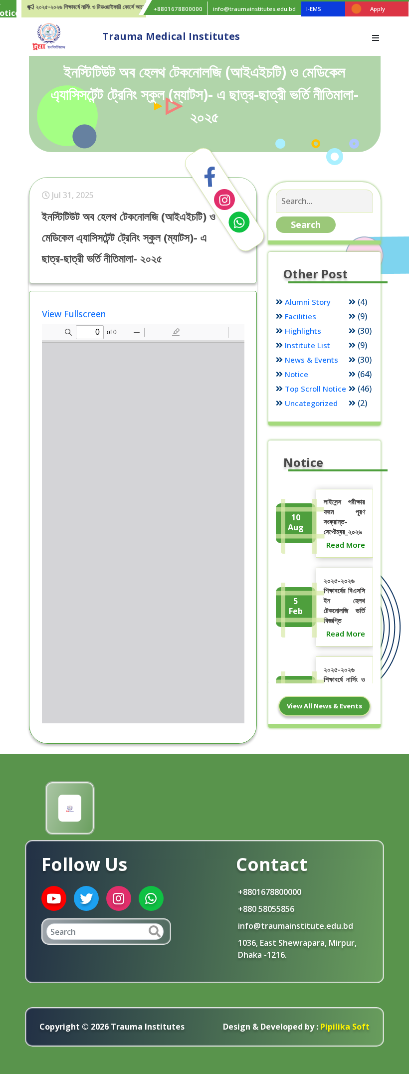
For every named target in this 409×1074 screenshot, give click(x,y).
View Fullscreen (74, 314)
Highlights (303, 331)
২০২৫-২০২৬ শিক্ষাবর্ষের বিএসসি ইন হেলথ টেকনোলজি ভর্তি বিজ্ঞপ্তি (344, 600)
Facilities (300, 316)
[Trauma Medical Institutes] (49, 35)
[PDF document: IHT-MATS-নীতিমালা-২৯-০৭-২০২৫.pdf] (143, 523)
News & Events (311, 360)
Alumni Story (308, 302)
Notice (296, 374)
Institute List (307, 345)
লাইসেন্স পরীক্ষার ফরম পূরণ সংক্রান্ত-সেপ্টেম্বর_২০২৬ (344, 516)
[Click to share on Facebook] (210, 176)
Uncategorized (311, 403)
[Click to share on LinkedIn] (224, 199)
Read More (345, 545)
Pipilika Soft (344, 1026)
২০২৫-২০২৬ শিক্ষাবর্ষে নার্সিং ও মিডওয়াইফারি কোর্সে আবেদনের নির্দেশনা (90, 6)
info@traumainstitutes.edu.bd (254, 8)
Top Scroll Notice (315, 389)
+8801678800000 (178, 8)
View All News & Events (324, 705)
